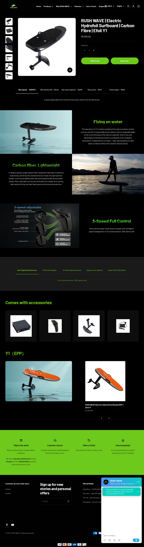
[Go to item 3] (9, 40)
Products (47, 6)
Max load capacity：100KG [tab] (72, 90)
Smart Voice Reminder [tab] (117, 270)
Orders (8, 489)
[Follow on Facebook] (6, 524)
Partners (77, 6)
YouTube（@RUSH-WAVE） (93, 493)
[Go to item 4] (9, 49)
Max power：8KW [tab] (95, 90)
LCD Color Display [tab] (49, 270)
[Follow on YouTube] (12, 524)
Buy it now (124, 61)
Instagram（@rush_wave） (94, 502)
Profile (8, 493)
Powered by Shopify (27, 533)
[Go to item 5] (9, 58)
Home (38, 6)
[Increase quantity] (93, 50)
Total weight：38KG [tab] (117, 90)
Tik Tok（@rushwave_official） (95, 498)
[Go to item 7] (9, 76)
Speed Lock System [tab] (94, 270)
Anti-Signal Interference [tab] (27, 270)
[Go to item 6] (9, 67)
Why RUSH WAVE (62, 6)
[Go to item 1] (9, 22)
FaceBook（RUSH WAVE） (93, 489)
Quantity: (84, 45)
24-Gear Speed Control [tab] (72, 270)
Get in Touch (91, 6)
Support (102, 6)
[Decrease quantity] (84, 50)
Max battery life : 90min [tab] (49, 90)
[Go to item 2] (9, 31)
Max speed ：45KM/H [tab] (27, 90)
